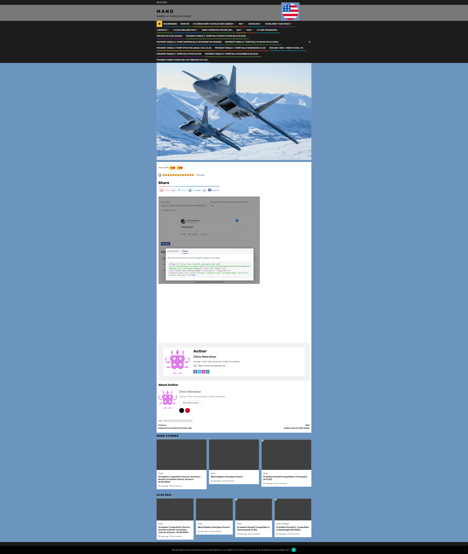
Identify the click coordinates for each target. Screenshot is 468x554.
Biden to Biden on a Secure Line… (217, 30)
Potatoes (285, 524)
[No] (465, 550)
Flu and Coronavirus (267, 30)
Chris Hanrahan (204, 356)
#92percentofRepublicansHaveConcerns (177, 421)
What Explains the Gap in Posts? (227, 477)
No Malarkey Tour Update (277, 24)
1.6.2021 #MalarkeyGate (184, 30)
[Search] (309, 42)
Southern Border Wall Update (297, 426)
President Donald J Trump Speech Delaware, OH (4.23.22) (184, 48)
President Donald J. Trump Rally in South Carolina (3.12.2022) (216, 36)
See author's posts (191, 403)
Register (184, 24)
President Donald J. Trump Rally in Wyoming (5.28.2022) (231, 54)
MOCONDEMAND (170, 24)
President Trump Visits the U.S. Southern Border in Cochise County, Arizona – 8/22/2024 (179, 479)
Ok (294, 550)
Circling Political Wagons (169, 36)
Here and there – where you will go (286, 48)
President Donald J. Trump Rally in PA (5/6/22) (179, 54)
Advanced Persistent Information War (175, 426)
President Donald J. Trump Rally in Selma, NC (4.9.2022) (251, 42)
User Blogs (253, 24)
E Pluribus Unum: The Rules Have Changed (213, 24)
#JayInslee (162, 30)
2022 (249, 30)
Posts (160, 473)
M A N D (165, 11)
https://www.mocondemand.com (212, 366)
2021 (238, 30)
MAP (241, 24)
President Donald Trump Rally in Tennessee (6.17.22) (182, 60)
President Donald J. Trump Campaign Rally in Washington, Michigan (189, 42)
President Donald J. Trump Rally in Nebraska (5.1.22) (240, 48)
